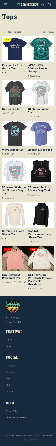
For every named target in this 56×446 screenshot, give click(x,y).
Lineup (9, 346)
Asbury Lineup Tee (40, 149)
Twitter (9, 378)
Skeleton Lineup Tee (38, 111)
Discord (9, 391)
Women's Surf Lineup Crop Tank (39, 189)
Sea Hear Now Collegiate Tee (11, 276)
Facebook (10, 372)
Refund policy (48, 435)
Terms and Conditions (16, 417)
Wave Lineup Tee (13, 149)
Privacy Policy (12, 411)
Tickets (9, 339)
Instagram (10, 365)
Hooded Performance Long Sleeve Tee (40, 234)
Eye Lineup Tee (11, 109)
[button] (6, 4)
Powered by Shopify (33, 435)
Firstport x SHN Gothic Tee (12, 67)
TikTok (9, 385)
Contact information (29, 440)
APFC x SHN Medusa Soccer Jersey (37, 68)
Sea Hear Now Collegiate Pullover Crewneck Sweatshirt (40, 279)
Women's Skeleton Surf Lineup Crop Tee (14, 190)
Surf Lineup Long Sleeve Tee (13, 232)
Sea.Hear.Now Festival (16, 435)
